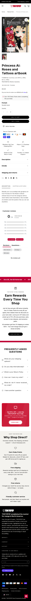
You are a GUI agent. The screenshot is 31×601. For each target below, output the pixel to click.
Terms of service (23, 588)
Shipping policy (5, 591)
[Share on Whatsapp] (13, 178)
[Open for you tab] (26, 596)
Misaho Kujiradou (15, 81)
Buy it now (15, 121)
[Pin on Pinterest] (11, 178)
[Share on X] (8, 178)
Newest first (10, 11)
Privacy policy (13, 588)
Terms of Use (20, 565)
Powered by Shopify (20, 598)
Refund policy (5, 588)
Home (3, 11)
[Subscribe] (27, 561)
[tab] (16, 245)
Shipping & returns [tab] (19, 186)
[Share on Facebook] (6, 178)
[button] (2, 6)
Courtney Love (13, 77)
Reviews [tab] (6, 245)
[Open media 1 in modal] (26, 20)
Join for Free (14, 334)
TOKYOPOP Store (10, 598)
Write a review (20, 239)
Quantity (4, 108)
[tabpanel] (15, 261)
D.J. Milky (23, 77)
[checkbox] (6, 253)
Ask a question (11, 239)
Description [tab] (6, 186)
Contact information (15, 591)
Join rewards (21, 1)
